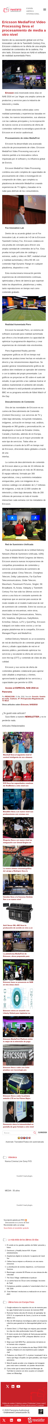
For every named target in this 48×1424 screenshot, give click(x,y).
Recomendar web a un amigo (14, 1225)
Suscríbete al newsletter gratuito (16, 1228)
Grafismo (13, 699)
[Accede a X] (4, 1420)
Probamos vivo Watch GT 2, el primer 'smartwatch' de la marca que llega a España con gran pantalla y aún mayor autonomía (27, 1357)
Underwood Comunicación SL (17, 1412)
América (30, 11)
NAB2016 (34, 704)
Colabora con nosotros (12, 1405)
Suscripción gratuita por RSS (14, 1220)
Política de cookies (8, 1403)
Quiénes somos (21, 1403)
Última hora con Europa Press (21, 1302)
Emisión (35, 697)
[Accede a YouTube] (19, 1420)
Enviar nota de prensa (28, 1405)
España (29, 8)
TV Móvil (5, 701)
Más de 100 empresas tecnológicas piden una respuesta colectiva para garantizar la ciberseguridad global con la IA (27, 1323)
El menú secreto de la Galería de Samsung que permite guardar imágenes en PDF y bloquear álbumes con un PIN (26, 1336)
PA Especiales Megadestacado (32, 699)
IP (19, 699)
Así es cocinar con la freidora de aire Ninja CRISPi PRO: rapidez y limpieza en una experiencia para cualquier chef (27, 1350)
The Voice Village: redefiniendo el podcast (22, 1278)
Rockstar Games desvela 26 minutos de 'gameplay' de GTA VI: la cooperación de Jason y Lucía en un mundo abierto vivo (26, 1315)
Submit (35, 1133)
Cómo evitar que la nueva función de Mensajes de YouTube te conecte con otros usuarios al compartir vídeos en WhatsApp (25, 1371)
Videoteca (12, 1157)
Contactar (40, 1405)
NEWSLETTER (32, 717)
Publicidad (31, 1403)
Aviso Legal (41, 1403)
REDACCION (10, 697)
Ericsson (9, 93)
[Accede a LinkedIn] (11, 1420)
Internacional (32, 14)
